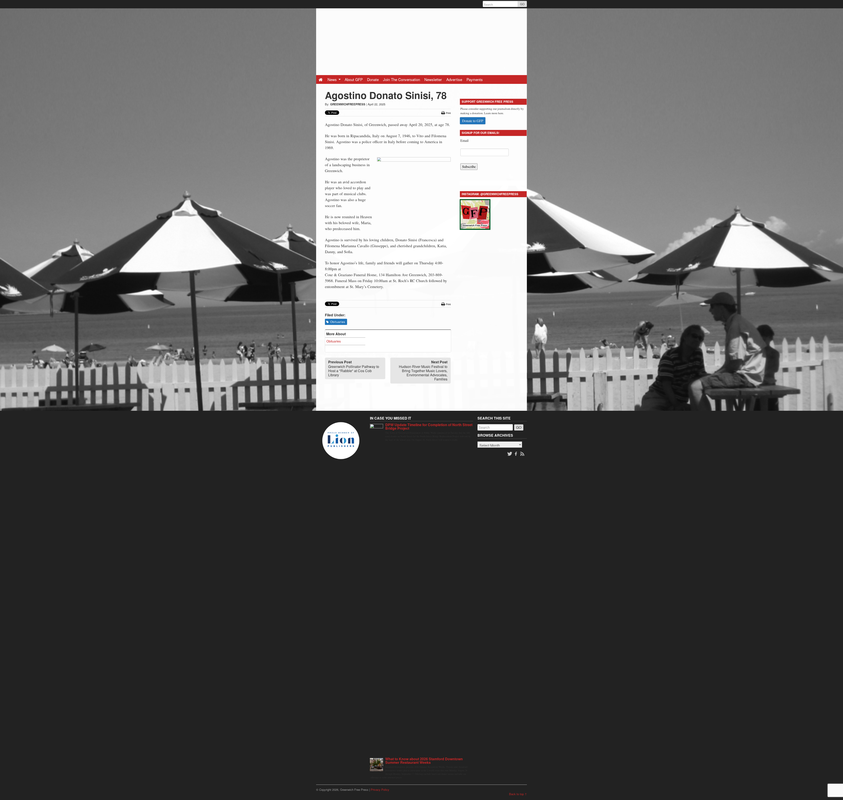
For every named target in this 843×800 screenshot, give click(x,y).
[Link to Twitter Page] (509, 454)
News (333, 79)
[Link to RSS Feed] (522, 454)
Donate (373, 79)
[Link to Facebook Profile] (516, 454)
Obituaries (337, 322)
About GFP (354, 79)
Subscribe (469, 166)
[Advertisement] (421, 39)
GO (522, 4)
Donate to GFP (472, 120)
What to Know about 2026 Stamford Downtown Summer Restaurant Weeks (424, 760)
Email (464, 140)
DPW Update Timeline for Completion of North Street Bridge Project (428, 426)
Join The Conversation (401, 79)
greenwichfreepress (347, 104)
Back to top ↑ (518, 794)
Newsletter (433, 79)
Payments (475, 79)
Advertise (454, 79)
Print (448, 113)
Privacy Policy (380, 789)
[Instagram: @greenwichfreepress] (475, 213)
